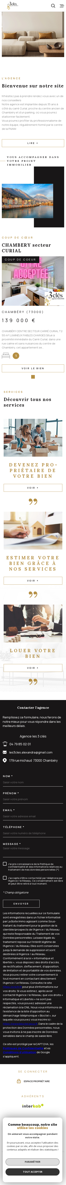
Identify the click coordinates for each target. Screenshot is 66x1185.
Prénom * (11, 793)
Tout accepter (32, 1171)
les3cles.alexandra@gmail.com (30, 752)
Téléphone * (14, 827)
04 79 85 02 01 (20, 744)
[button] (27, 377)
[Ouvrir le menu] (62, 6)
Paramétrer (32, 1161)
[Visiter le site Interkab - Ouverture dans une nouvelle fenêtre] (33, 1106)
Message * (12, 844)
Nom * (8, 776)
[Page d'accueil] (12, 6)
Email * (9, 810)
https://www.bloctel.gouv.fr (20, 1024)
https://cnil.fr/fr (12, 987)
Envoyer (21, 903)
